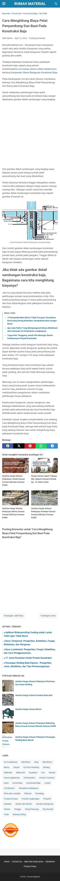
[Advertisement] (30, 134)
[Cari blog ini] (56, 4)
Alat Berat (25, 762)
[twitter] (18, 446)
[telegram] (52, 446)
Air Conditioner (10, 762)
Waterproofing (19, 814)
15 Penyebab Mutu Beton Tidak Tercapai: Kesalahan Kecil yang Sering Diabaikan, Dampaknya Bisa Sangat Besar (32, 320)
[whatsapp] (41, 446)
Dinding (46, 767)
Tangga (17, 809)
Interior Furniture (46, 778)
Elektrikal (8, 772)
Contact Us (17, 861)
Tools (6, 814)
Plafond (27, 793)
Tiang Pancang (32, 809)
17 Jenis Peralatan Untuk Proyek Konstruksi (28, 658)
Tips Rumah (48, 809)
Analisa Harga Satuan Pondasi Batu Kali (33, 695)
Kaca (6, 783)
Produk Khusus (11, 799)
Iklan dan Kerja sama (33, 861)
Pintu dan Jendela (12, 793)
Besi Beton (47, 762)
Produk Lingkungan (30, 799)
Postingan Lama (48, 616)
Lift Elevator (9, 788)
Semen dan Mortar (23, 804)
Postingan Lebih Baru (13, 616)
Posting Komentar (37, 38)
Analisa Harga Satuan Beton (28, 709)
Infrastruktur (29, 778)
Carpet (16, 767)
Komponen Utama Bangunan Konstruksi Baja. (34, 72)
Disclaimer (50, 861)
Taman (7, 809)
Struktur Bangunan (44, 804)
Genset (52, 772)
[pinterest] (30, 446)
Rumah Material (30, 4)
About (7, 861)
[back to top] (54, 874)
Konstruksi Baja (33, 783)
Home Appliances (12, 778)
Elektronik (20, 772)
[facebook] (7, 446)
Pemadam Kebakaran (28, 788)
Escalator (33, 772)
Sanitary (8, 804)
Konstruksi (17, 783)
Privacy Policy (30, 866)
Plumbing (39, 793)
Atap (36, 762)
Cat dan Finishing (31, 767)
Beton (6, 767)
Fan (43, 772)
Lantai (47, 783)
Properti (47, 799)
